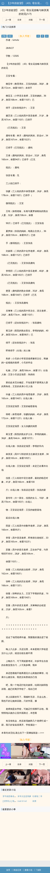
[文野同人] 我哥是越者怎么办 (15, 801)
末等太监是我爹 (24, 796)
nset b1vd (22, 801)
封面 (31, 19)
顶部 (39, 870)
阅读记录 (17, 870)
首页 (8, 870)
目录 (19, 19)
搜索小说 (28, 870)
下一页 (42, 19)
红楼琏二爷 (37, 796)
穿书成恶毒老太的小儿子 (13, 796)
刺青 (34, 801)
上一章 (8, 19)
